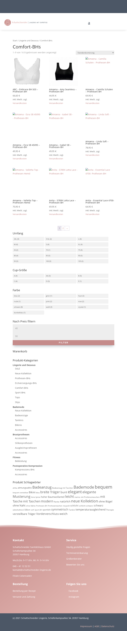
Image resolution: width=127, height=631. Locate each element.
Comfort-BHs (21, 387)
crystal (80, 307)
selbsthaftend (18, 510)
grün (48, 296)
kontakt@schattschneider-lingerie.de (32, 569)
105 (79, 261)
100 (47, 261)
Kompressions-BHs (25, 469)
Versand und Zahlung (24, 596)
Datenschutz (107, 626)
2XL (15, 239)
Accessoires (21, 429)
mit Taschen (31, 501)
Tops (17, 397)
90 (79, 255)
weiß (48, 307)
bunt (64, 492)
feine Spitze (35, 497)
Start (15, 40)
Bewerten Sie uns (75, 564)
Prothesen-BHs (22, 378)
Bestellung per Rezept (24, 590)
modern (47, 501)
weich (63, 514)
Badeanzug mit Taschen (62, 488)
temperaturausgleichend (90, 509)
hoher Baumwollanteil (53, 496)
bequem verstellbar (20, 493)
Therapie (110, 509)
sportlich (47, 509)
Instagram (74, 596)
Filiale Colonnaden (22, 575)
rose (80, 301)
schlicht (74, 505)
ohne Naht (19, 505)
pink (48, 301)
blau (16, 296)
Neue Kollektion (23, 373)
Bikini (32, 492)
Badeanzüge (21, 415)
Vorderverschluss (47, 514)
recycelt (66, 505)
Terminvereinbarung (77, 552)
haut (80, 296)
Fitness (16, 457)
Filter (63, 342)
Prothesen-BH (41, 506)
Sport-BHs (20, 392)
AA (47, 276)
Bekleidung (21, 461)
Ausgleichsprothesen (26, 447)
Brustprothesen (21, 434)
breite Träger (50, 492)
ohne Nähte (30, 506)
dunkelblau (18, 312)
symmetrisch (59, 509)
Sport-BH (38, 510)
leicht (69, 496)
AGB (96, 626)
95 (15, 261)
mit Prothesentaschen (90, 497)
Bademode (18, 406)
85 (47, 255)
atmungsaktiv (25, 487)
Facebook (73, 590)
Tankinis (19, 420)
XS (15, 250)
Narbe (56, 501)
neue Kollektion (84, 500)
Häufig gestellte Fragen (78, 547)
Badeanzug (42, 487)
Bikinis (18, 425)
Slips (17, 402)
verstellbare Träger (24, 514)
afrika (15, 488)
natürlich (65, 501)
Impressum (86, 626)
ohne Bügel (105, 501)
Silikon (27, 509)
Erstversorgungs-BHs (26, 383)
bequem (103, 487)
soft (32, 510)
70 (47, 250)
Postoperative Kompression (27, 465)
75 (79, 250)
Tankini (72, 509)
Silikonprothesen (24, 443)
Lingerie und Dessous (29, 40)
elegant (75, 491)
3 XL (47, 239)
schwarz (17, 307)
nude (16, 301)
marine (77, 497)
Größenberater (74, 558)
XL (79, 244)
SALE (17, 368)
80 (15, 255)
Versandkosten (20, 103)
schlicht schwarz (86, 505)
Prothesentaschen (55, 506)
